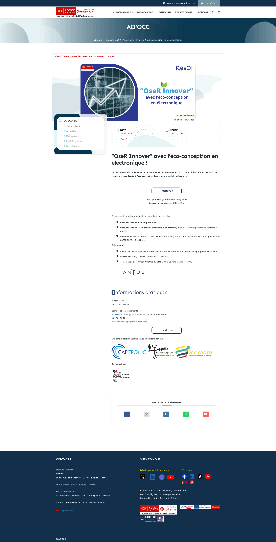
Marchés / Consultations (174, 490)
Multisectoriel (72, 136)
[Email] (206, 414)
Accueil (98, 40)
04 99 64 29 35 (98, 502)
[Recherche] (212, 12)
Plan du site (154, 490)
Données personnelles (170, 494)
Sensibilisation (73, 146)
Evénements (165, 12)
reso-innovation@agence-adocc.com (129, 321)
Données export (183, 12)
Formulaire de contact (77, 502)
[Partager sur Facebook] (127, 414)
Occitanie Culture (169, 498)
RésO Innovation (74, 141)
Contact (203, 12)
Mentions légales (148, 494)
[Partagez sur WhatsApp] (186, 414)
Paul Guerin (117, 314)
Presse (143, 490)
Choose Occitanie (149, 498)
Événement (112, 40)
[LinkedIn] (166, 414)
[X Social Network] (147, 414)
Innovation (71, 131)
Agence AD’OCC (145, 12)
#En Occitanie (73, 126)
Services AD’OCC (122, 12)
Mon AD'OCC (210, 3)
